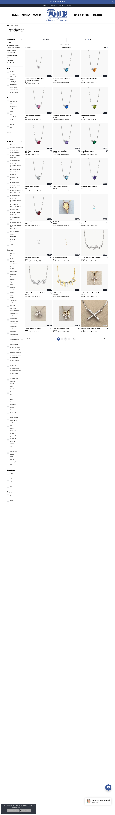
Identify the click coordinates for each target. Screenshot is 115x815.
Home (8, 25)
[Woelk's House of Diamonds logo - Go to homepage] (57, 15)
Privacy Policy (22, 805)
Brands (9, 98)
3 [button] (65, 339)
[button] (46, 5)
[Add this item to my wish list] (50, 78)
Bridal (15, 15)
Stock (9, 133)
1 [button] (59, 339)
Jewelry (26, 15)
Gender (9, 492)
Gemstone (10, 250)
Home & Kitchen (81, 15)
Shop (12, 25)
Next (105, 47)
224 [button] (74, 339)
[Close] (113, 2)
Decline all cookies (13, 810)
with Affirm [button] (62, 2)
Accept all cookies (25, 810)
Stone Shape (11, 470)
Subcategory (11, 39)
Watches (37, 15)
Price (8, 68)
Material (10, 141)
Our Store (97, 15)
